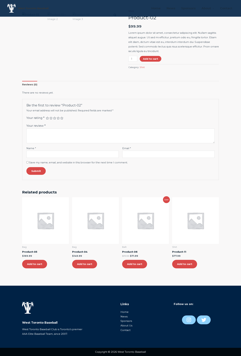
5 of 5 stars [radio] (61, 118)
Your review (36, 126)
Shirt (142, 67)
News (171, 8)
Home (156, 8)
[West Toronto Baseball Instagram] (189, 319)
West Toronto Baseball (33, 8)
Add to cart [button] (34, 264)
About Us (126, 325)
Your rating (35, 118)
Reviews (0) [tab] (29, 84)
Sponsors (188, 8)
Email (126, 148)
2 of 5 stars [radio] (51, 118)
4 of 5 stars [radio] (58, 118)
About (206, 8)
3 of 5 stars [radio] (54, 118)
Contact (226, 8)
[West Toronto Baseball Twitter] (204, 319)
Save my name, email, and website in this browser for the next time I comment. (78, 162)
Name (31, 148)
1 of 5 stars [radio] (47, 118)
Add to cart (150, 58)
